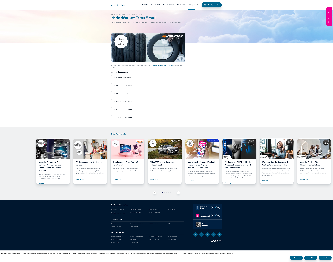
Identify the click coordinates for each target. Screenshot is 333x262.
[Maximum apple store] (212, 215)
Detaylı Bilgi (41, 183)
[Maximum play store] (215, 215)
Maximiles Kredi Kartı (154, 209)
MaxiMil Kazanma (172, 236)
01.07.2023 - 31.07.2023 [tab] (123, 102)
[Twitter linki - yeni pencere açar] (195, 234)
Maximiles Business (168, 4)
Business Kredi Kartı (135, 209)
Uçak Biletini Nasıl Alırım (155, 236)
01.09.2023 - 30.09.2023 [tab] (123, 86)
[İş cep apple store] (212, 207)
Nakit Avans (133, 239)
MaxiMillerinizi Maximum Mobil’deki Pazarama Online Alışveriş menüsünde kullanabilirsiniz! (201, 165)
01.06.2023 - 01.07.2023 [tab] (123, 110)
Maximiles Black (155, 4)
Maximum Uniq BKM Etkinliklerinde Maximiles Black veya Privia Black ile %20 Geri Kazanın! (239, 165)
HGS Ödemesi (134, 242)
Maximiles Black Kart (154, 212)
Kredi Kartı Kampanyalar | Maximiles (162, 65)
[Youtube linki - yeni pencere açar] (213, 234)
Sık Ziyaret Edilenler (117, 232)
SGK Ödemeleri (172, 239)
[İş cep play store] (215, 207)
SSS (169, 224)
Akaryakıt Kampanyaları (136, 236)
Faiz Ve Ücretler (153, 224)
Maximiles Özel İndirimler (117, 209)
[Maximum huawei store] (218, 215)
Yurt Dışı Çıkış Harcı (154, 239)
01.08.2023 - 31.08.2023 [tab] (123, 94)
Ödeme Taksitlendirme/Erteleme (118, 213)
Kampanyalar (191, 4)
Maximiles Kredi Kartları (136, 224)
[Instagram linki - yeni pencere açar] (201, 234)
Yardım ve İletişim (116, 226)
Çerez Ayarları (134, 226)
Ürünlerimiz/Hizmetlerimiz (119, 205)
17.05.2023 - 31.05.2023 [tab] (123, 118)
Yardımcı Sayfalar (117, 219)
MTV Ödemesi (115, 242)
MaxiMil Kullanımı (116, 239)
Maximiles (145, 4)
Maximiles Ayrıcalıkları (117, 236)
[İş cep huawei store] (218, 207)
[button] (118, 5)
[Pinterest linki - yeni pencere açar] (219, 234)
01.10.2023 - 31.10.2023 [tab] (122, 78)
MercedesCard (181, 4)
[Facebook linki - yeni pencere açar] (207, 234)
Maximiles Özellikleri (135, 212)
